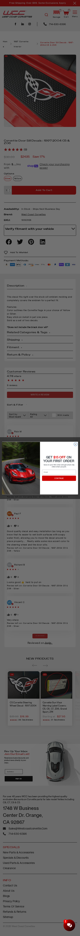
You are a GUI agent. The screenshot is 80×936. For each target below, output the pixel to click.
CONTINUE (59, 478)
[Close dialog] (75, 444)
